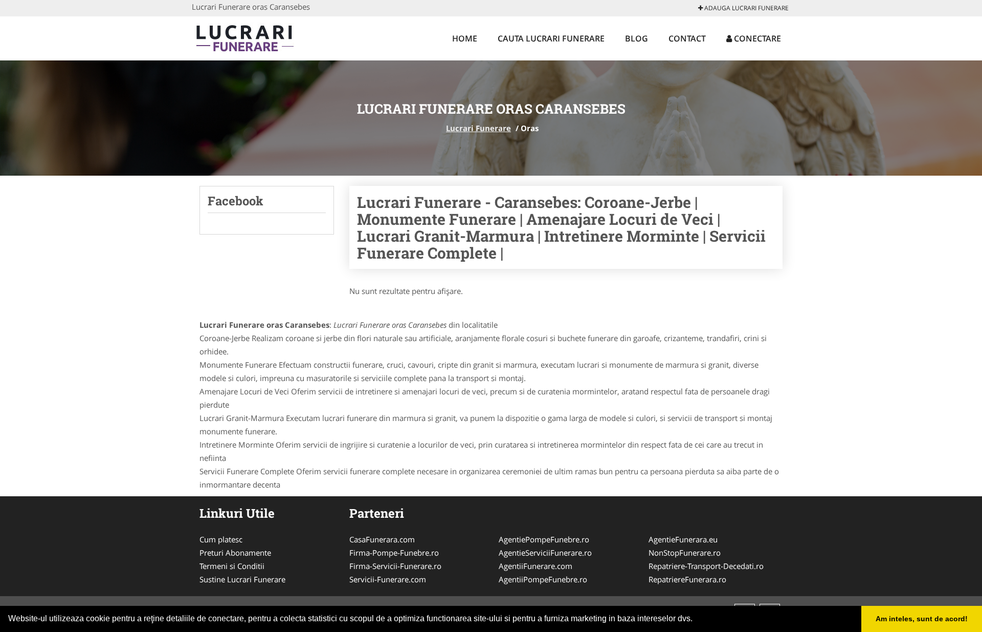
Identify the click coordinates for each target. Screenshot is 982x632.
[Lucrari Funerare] (259, 37)
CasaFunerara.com (382, 539)
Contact (687, 38)
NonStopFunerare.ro (685, 552)
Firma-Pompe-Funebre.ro (394, 552)
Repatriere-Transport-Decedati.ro (706, 566)
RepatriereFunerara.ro (687, 579)
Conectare (756, 38)
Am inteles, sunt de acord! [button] (922, 619)
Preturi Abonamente (235, 552)
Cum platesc (220, 539)
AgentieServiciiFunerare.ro (545, 552)
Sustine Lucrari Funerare (242, 579)
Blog (636, 38)
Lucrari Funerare (478, 128)
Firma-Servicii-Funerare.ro (395, 566)
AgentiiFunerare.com (535, 566)
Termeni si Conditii (231, 566)
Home (464, 38)
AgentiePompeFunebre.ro (544, 539)
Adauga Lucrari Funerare (746, 8)
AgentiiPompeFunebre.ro (543, 579)
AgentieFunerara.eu (683, 539)
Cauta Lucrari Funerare (551, 38)
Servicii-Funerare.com (387, 579)
